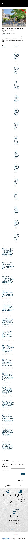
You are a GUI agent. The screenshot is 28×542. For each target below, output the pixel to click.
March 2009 (16, 241)
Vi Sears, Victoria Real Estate (6, 444)
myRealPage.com (15, 534)
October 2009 (16, 235)
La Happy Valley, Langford (6, 305)
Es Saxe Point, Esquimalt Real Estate (7, 289)
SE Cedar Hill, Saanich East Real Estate (7, 359)
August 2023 (16, 80)
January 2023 (16, 87)
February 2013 (16, 198)
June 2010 (15, 228)
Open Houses (4, 48)
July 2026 (15, 48)
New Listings (4, 47)
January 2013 (16, 199)
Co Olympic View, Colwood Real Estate (7, 253)
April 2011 (15, 218)
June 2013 (15, 194)
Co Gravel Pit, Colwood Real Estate (7, 249)
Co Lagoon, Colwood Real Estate (7, 251)
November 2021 (16, 100)
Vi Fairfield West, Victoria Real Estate (7, 432)
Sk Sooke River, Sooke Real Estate (7, 394)
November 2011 (16, 212)
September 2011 (16, 214)
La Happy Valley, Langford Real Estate (7, 306)
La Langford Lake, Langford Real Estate (8, 309)
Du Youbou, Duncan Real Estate (7, 282)
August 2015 (16, 170)
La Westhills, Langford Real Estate (7, 316)
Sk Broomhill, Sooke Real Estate (7, 388)
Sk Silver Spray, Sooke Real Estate (7, 393)
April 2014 (15, 185)
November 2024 (16, 66)
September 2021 (16, 102)
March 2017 (16, 152)
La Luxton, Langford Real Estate (7, 312)
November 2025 (16, 55)
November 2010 (16, 223)
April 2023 (15, 84)
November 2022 (16, 89)
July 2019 (15, 126)
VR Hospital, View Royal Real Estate (7, 446)
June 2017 (15, 149)
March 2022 (16, 96)
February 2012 (16, 209)
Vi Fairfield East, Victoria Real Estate (7, 431)
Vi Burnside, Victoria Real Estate (6, 427)
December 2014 (16, 177)
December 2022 (16, 88)
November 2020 (16, 111)
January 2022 (16, 98)
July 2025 (15, 59)
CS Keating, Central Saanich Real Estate (8, 266)
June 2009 (15, 239)
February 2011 (16, 220)
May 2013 (15, 195)
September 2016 (16, 158)
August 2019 (16, 125)
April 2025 (15, 62)
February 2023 (16, 86)
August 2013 (16, 192)
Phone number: (21, 464)
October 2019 (16, 123)
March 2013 (16, 197)
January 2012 (16, 210)
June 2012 (15, 205)
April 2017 (15, 151)
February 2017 (16, 153)
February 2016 (16, 164)
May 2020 (15, 117)
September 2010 (16, 225)
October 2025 (16, 56)
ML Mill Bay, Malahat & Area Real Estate (8, 326)
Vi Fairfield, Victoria (5, 433)
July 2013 (15, 193)
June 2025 (15, 60)
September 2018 (16, 135)
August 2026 (16, 47)
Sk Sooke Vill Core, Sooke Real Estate (7, 395)
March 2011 (15, 219)
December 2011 (16, 211)
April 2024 (15, 73)
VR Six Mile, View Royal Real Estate (7, 448)
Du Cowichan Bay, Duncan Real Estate (7, 275)
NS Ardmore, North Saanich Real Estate (8, 331)
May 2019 (15, 128)
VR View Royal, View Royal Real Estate (7, 449)
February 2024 (16, 75)
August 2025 (16, 58)
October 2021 (16, 101)
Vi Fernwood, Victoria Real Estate (7, 435)
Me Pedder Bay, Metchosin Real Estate (7, 321)
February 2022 (16, 97)
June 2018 (15, 138)
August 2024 (16, 69)
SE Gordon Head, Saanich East (6, 362)
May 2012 (15, 206)
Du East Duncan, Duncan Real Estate (7, 278)
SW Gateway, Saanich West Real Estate (8, 400)
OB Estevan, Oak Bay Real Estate (7, 345)
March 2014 (16, 186)
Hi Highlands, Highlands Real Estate (7, 294)
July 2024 (15, 70)
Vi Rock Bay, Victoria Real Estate (6, 441)
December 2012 (16, 200)
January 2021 (16, 109)
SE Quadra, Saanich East (5, 373)
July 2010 (15, 227)
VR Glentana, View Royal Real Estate (7, 445)
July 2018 (15, 137)
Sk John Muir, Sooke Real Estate (7, 390)
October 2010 (16, 224)
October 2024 (16, 67)
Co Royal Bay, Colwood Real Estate (7, 254)
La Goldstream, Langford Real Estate (7, 304)
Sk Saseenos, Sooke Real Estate (6, 392)
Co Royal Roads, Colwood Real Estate (7, 255)
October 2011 (16, 213)
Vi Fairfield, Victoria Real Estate (6, 434)
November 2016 (16, 156)
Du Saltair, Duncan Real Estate (6, 280)
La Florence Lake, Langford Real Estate (8, 302)
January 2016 (16, 165)
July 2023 (15, 81)
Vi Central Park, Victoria (5, 428)
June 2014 (15, 183)
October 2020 (16, 112)
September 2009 (16, 236)
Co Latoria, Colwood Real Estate (6, 252)
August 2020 (16, 114)
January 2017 (16, 154)
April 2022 (15, 95)
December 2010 (16, 222)
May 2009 (15, 240)
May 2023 (15, 83)
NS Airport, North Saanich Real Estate (7, 330)
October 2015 (16, 168)
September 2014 (16, 180)
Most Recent (16, 46)
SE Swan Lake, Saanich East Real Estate (8, 377)
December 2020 (16, 110)
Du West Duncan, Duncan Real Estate (7, 281)
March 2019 (16, 130)
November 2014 (16, 178)
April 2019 (15, 129)
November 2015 (16, 167)
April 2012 (15, 207)
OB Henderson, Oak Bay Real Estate (7, 346)
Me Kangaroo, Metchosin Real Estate (7, 318)
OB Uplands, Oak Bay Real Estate (7, 350)
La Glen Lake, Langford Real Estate (7, 303)
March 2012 (16, 208)
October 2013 (16, 190)
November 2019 (16, 122)
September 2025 (16, 57)
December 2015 (16, 166)
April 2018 (15, 140)
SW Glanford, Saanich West (6, 401)
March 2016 (16, 163)
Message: (12, 467)
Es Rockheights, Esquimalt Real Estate (7, 288)
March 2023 (16, 85)
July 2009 (15, 238)
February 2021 (16, 108)
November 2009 (16, 234)
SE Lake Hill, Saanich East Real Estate (7, 367)
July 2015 (15, 171)
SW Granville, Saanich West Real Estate (8, 404)
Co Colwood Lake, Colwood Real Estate (8, 248)
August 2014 (16, 181)
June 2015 (15, 172)
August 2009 (16, 237)
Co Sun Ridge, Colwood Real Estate (7, 256)
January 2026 (16, 53)
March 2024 (16, 74)
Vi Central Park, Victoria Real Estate (7, 429)
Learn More (4, 509)
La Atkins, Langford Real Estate (6, 297)
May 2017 (15, 150)
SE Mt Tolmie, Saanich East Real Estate (7, 372)
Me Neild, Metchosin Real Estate (7, 320)
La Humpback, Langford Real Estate (7, 307)
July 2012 (15, 204)
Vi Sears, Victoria (4, 443)
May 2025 (15, 61)
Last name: (20, 461)
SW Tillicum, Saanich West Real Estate (7, 420)
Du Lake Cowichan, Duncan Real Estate (8, 279)
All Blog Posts (4, 46)
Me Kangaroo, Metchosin (5, 317)
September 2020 (16, 113)
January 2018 (16, 143)
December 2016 (16, 155)
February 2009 (16, 242)
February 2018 (16, 142)
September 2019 (16, 124)
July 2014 (15, 182)
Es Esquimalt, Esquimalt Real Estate (7, 284)
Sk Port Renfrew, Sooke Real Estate (7, 391)
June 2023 (15, 82)
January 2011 (16, 221)
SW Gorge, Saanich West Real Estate (7, 403)
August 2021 (16, 103)
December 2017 (16, 144)
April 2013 (15, 196)
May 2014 (15, 184)
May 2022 (15, 94)
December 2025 (16, 54)
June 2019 (15, 127)
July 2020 (15, 115)
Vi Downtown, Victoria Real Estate (7, 430)
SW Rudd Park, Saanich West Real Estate (10, 30)
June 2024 (15, 71)
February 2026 (16, 52)
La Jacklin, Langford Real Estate (6, 308)
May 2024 (15, 72)
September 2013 (16, 191)
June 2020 (15, 116)
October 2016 (16, 157)
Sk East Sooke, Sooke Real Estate (7, 389)
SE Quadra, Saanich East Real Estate (7, 374)
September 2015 (16, 169)
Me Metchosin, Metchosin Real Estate (7, 319)
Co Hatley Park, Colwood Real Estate (7, 250)
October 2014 (16, 179)
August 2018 (16, 136)
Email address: (13, 464)
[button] (19, 485)
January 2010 (16, 232)
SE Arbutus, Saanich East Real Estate (7, 353)
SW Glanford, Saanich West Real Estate (8, 402)
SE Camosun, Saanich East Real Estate (7, 358)
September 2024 (16, 68)
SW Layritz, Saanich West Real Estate (7, 407)
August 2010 (16, 226)
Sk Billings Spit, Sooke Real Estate (7, 387)
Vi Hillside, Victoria (4, 436)
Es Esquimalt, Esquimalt (5, 283)
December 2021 (16, 99)
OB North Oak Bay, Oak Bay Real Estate (8, 347)
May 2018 (15, 139)
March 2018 (16, 141)
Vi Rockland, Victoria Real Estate (7, 442)
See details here (4, 34)
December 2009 (16, 233)
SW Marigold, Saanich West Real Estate (8, 408)
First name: (13, 461)
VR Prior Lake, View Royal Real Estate (7, 447)
